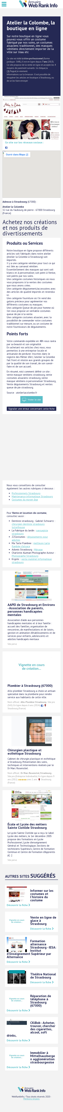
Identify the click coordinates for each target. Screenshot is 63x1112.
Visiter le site (34, 399)
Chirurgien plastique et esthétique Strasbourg (24, 752)
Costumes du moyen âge (25, 499)
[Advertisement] (31, 449)
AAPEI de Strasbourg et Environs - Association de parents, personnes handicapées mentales (31, 610)
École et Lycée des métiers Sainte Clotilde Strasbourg (27, 826)
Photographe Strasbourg (25, 556)
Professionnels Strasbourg (26, 493)
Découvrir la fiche (17, 905)
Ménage (38, 549)
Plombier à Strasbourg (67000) (30, 685)
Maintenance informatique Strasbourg (32, 496)
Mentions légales (31, 1098)
